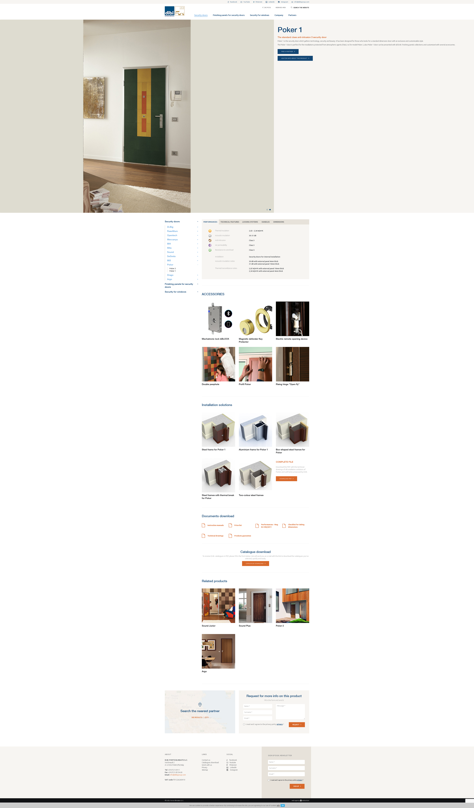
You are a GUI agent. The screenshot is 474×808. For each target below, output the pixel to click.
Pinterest (233, 765)
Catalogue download (255, 563)
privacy (280, 724)
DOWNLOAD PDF (286, 478)
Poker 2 (172, 268)
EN (265, 7)
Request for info (296, 725)
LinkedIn (233, 767)
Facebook (233, 760)
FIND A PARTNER (287, 51)
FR (268, 7)
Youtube (232, 762)
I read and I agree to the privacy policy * (265, 724)
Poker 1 (172, 271)
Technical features (229, 222)
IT (262, 7)
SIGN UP (296, 786)
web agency (296, 800)
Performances (210, 222)
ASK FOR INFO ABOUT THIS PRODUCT (294, 58)
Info (278, 805)
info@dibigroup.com (178, 775)
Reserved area (281, 7)
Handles (266, 222)
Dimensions (278, 222)
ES (270, 7)
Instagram (234, 770)
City (207, 717)
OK (283, 805)
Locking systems (250, 222)
